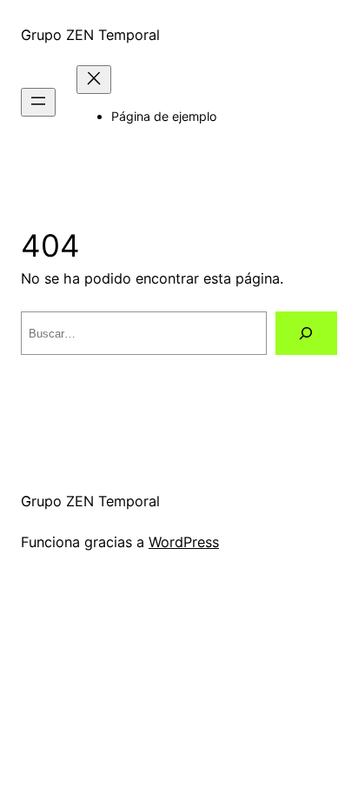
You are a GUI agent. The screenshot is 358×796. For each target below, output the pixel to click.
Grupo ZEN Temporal (90, 34)
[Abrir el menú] (38, 102)
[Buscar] (306, 333)
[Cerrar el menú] (93, 79)
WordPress (184, 542)
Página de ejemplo (163, 116)
